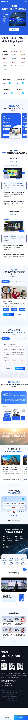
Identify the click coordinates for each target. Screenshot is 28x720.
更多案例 (13, 515)
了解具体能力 (13, 161)
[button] (9, 520)
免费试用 (8, 314)
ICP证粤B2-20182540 (6, 692)
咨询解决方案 (19, 368)
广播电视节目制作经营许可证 (8, 698)
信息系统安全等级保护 (6, 694)
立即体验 (13, 29)
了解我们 (13, 441)
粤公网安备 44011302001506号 (10, 696)
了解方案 (19, 314)
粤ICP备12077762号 (16, 692)
